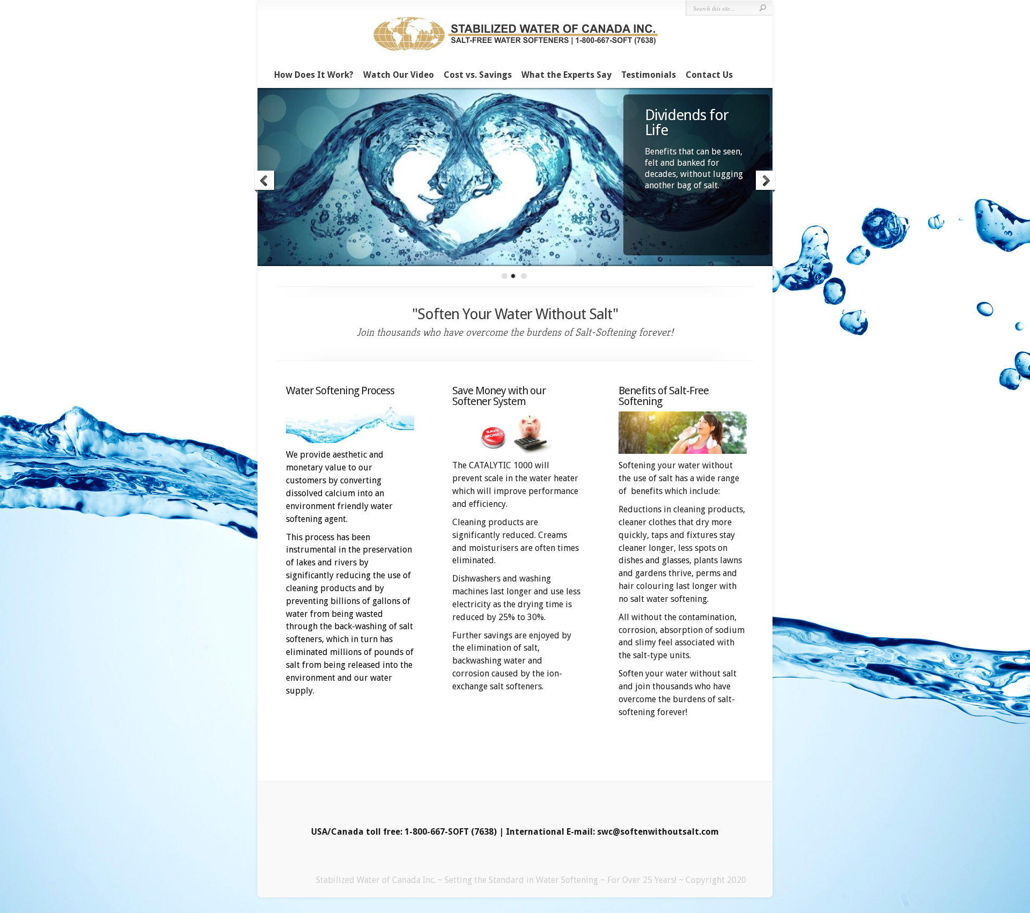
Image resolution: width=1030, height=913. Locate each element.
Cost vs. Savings (478, 75)
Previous (265, 189)
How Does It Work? (314, 75)
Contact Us (709, 75)
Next (765, 189)
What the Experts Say (566, 75)
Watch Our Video (398, 75)
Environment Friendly (685, 122)
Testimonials (648, 75)
